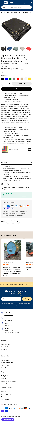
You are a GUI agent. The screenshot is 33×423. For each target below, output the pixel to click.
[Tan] (22, 79)
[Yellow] (29, 79)
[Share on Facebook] (8, 222)
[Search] (29, 7)
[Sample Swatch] (5, 149)
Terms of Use (22, 303)
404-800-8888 (8, 320)
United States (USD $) (9, 404)
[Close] (29, 193)
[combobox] (16, 7)
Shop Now (24, 196)
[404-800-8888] (24, 3)
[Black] (2, 79)
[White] (25, 79)
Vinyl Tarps (14, 12)
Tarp (15, 63)
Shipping (3, 68)
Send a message (8, 314)
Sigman (7, 63)
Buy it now (16, 88)
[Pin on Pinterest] (18, 222)
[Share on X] (13, 222)
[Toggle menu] (2, 3)
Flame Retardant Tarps (25, 12)
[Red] (18, 79)
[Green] (10, 79)
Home (2, 12)
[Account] (28, 3)
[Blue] (6, 79)
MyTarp (7, 416)
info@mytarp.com (9, 325)
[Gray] (14, 79)
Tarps (7, 12)
